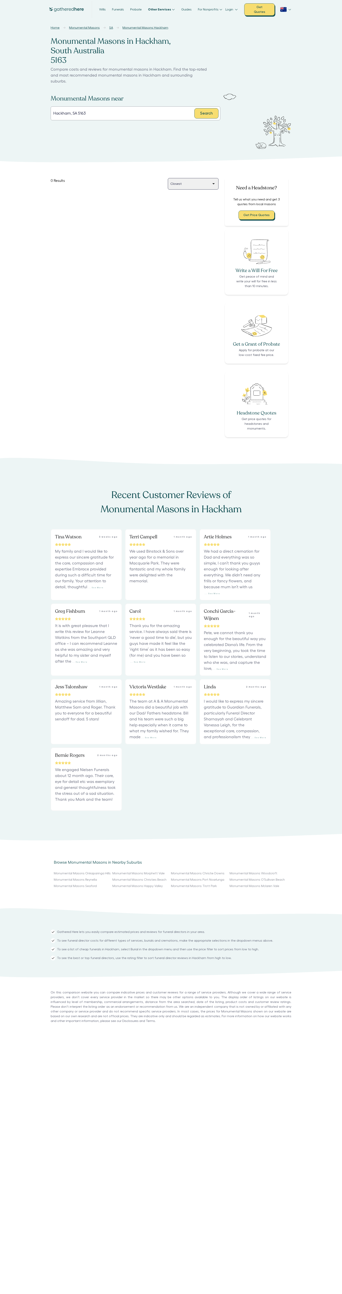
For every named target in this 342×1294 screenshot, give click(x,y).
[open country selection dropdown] (286, 9)
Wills (102, 9)
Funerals (118, 9)
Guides (186, 9)
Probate (136, 9)
